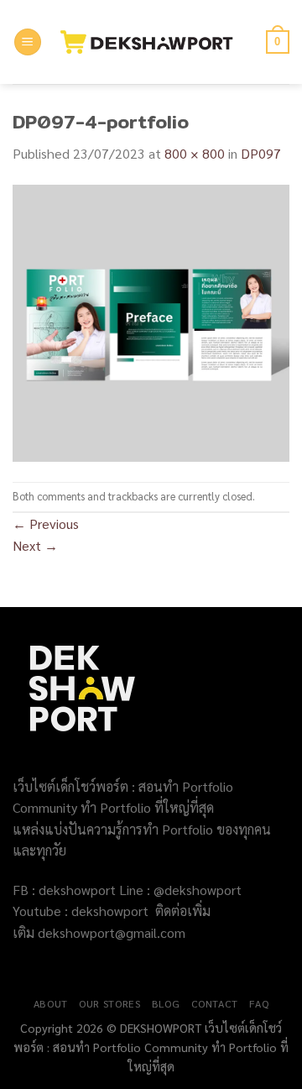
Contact (214, 1003)
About (51, 1003)
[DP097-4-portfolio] (151, 321)
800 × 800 (194, 153)
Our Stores (109, 1003)
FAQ (258, 1003)
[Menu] (27, 42)
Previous (46, 523)
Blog (166, 1003)
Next (35, 545)
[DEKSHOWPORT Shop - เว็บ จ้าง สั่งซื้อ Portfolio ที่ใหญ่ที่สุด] (154, 42)
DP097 (261, 153)
